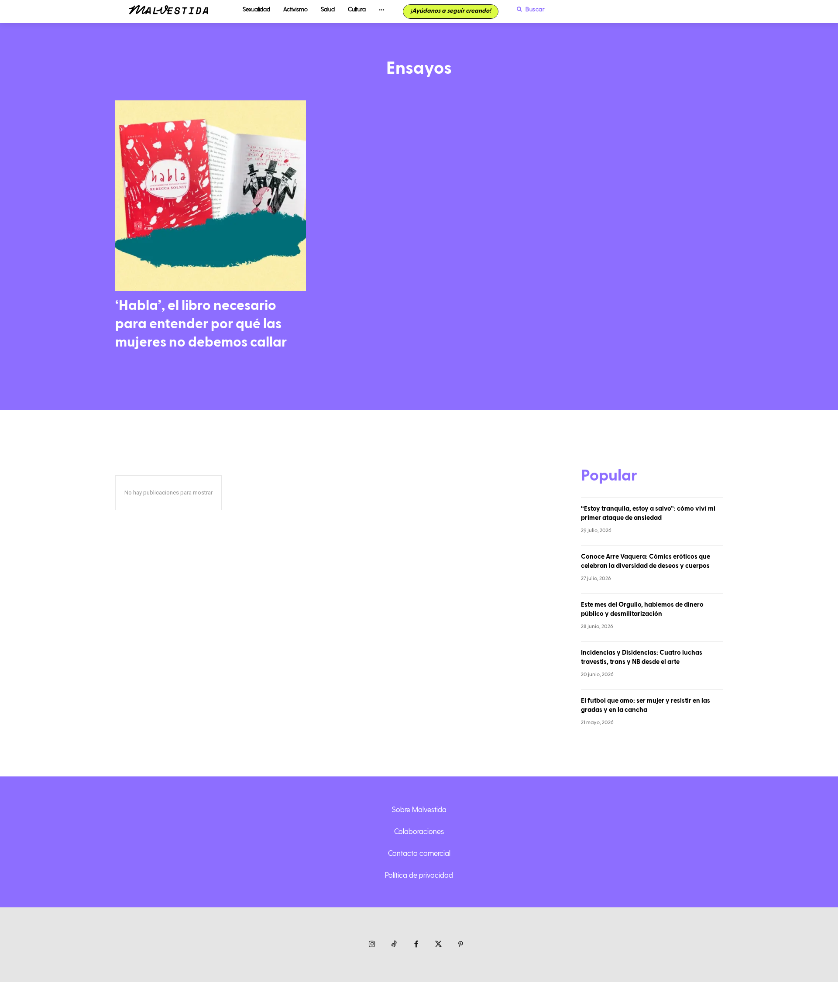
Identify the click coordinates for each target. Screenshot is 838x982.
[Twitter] (438, 945)
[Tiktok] (394, 945)
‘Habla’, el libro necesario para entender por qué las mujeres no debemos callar (201, 324)
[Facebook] (417, 945)
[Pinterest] (461, 945)
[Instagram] (372, 945)
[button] (528, 9)
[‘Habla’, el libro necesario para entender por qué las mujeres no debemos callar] (210, 195)
